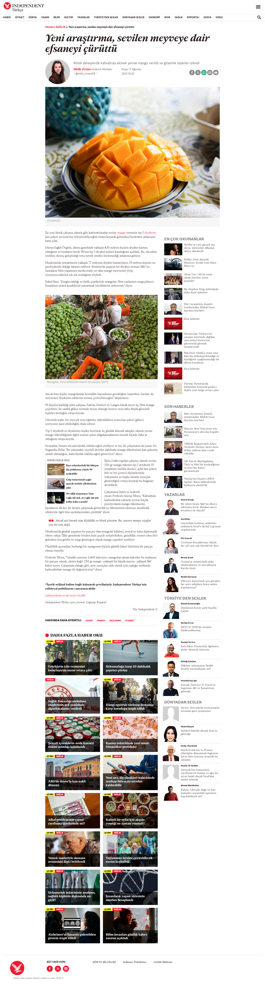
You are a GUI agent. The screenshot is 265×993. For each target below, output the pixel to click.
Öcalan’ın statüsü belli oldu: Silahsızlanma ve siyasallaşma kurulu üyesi (198, 565)
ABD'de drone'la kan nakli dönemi (67, 783)
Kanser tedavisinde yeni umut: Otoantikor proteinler (127, 745)
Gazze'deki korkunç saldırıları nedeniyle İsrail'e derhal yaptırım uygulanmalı (200, 526)
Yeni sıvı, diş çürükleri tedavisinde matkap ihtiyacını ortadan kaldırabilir (130, 781)
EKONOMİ (154, 17)
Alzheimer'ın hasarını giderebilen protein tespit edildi (72, 936)
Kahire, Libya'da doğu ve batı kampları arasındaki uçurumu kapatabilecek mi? (198, 793)
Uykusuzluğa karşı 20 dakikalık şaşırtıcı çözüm (128, 668)
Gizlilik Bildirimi (163, 962)
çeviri (89, 621)
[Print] (215, 72)
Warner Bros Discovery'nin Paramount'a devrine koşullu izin (201, 432)
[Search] (259, 17)
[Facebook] (50, 969)
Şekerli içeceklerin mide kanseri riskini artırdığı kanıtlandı (71, 745)
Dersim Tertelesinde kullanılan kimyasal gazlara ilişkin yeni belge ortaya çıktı (201, 387)
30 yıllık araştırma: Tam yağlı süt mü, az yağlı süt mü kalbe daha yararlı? (82, 498)
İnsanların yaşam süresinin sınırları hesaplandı (125, 898)
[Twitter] (58, 969)
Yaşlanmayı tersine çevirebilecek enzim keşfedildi (129, 860)
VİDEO (219, 17)
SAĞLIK (179, 17)
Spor (167, 17)
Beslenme (115, 621)
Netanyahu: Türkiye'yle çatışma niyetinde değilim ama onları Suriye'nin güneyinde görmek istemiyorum (199, 340)
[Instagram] (66, 969)
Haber (7, 17)
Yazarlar (83, 17)
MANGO (101, 621)
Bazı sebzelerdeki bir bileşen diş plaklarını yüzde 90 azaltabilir (82, 469)
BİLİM (57, 17)
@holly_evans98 (85, 73)
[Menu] (258, 7)
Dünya (33, 17)
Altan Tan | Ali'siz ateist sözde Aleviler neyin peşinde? (198, 277)
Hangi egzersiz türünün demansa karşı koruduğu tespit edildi (130, 707)
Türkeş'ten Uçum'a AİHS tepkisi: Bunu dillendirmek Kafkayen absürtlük (200, 482)
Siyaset (19, 17)
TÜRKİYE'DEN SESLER (106, 17)
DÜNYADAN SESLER (133, 17)
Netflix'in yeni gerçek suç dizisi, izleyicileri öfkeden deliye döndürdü (199, 248)
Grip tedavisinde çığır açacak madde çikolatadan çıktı (81, 483)
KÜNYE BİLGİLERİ (104, 962)
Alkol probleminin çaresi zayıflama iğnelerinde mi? (66, 821)
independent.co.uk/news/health (65, 595)
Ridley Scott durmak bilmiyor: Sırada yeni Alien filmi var (200, 263)
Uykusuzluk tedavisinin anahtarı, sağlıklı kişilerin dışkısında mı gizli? (71, 896)
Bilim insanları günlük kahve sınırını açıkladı (126, 936)
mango (121, 233)
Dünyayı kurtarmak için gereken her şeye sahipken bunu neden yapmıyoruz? (200, 584)
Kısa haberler (192, 319)
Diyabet (129, 621)
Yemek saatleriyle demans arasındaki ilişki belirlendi (66, 860)
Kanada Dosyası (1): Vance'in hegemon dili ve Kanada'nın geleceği (198, 688)
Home (49, 27)
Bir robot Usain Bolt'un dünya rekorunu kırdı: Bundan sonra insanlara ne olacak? (199, 507)
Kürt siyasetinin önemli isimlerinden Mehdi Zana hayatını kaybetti (199, 307)
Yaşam (45, 17)
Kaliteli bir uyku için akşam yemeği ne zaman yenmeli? (125, 821)
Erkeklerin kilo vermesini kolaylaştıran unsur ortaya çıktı (70, 668)
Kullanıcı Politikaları (134, 962)
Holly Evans (83, 69)
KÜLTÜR (68, 17)
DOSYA (207, 17)
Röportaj (193, 17)
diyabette (150, 233)
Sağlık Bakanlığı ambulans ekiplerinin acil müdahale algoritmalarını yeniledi (67, 705)
